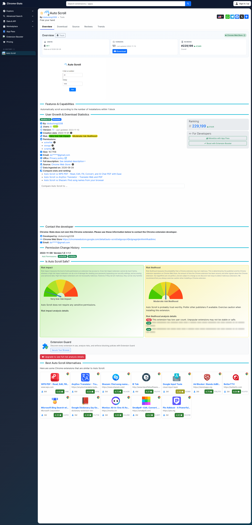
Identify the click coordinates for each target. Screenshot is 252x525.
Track (61, 35)
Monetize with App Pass (218, 138)
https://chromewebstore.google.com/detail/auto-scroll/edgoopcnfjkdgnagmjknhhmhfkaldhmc (109, 239)
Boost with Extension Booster (219, 143)
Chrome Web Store (235, 35)
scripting (48, 149)
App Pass (11, 31)
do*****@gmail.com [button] (60, 155)
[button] (242, 3)
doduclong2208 (50, 17)
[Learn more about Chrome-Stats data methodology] (73, 164)
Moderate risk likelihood (85, 136)
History (10, 49)
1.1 (53, 129)
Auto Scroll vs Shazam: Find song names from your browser (74, 180)
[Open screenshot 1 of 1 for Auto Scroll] (73, 79)
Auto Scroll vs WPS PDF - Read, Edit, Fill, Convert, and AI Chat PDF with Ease (82, 174)
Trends (101, 26)
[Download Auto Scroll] (144, 47)
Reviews (88, 26)
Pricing (10, 42)
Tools (62, 17)
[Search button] (188, 3)
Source (75, 26)
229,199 (203, 126)
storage (47, 145)
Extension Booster (15, 37)
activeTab (48, 142)
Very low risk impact (60, 136)
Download (62, 26)
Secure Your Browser (61, 350)
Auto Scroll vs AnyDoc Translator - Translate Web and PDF (73, 177)
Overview (47, 26)
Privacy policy (57, 158)
